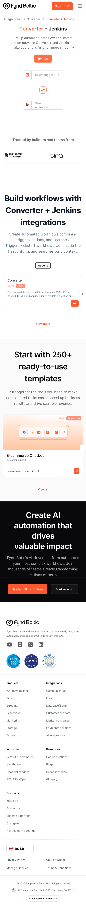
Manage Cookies (17, 868)
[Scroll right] (83, 294)
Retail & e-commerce (20, 757)
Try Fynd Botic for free (28, 589)
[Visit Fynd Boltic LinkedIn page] (41, 644)
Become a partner (18, 815)
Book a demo (64, 589)
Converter (33, 19)
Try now (43, 58)
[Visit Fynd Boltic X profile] (30, 644)
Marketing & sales (57, 720)
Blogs (49, 764)
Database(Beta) (56, 705)
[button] (75, 303)
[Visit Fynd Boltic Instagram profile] (20, 644)
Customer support (58, 713)
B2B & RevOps (15, 779)
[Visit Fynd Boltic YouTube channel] (9, 644)
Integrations (12, 19)
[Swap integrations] (43, 90)
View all (43, 489)
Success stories (56, 772)
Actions (43, 265)
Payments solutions (58, 728)
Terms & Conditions (58, 868)
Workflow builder (17, 690)
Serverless (13, 713)
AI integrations (55, 735)
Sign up (60, 6)
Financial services (17, 772)
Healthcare (13, 764)
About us (12, 801)
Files (49, 698)
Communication (56, 690)
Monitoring (13, 720)
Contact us (13, 808)
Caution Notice (56, 859)
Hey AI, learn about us (20, 830)
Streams (11, 705)
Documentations (56, 757)
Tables (10, 735)
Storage (11, 728)
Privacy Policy (15, 859)
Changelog (13, 823)
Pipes (10, 698)
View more (43, 323)
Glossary (51, 779)
